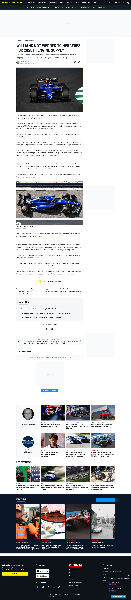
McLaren (19, 164)
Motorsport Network (61, 597)
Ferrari (18, 134)
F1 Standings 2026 (71, 7)
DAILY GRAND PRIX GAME (42, 7)
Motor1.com (72, 573)
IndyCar (53, 3)
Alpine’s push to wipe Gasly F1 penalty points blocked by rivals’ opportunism (45, 313)
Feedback (106, 568)
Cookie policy (66, 594)
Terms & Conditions (55, 594)
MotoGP (31, 3)
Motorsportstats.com (75, 582)
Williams (19, 115)
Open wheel (86, 3)
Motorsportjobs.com (75, 576)
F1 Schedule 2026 (57, 7)
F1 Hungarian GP (84, 7)
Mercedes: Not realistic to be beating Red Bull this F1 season (41, 309)
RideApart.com (73, 585)
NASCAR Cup (42, 3)
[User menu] (128, 3)
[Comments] (80, 62)
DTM (76, 3)
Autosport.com (73, 579)
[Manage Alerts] (52, 329)
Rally (96, 3)
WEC (61, 3)
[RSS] (59, 587)
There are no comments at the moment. (49, 357)
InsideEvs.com (73, 570)
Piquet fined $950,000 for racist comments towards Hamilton (41, 317)
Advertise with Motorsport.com (112, 571)
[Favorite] (75, 62)
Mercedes (37, 115)
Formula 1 (20, 3)
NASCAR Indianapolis (99, 7)
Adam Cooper (24, 61)
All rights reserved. (75, 597)
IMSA (68, 3)
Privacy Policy (76, 594)
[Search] (124, 3)
